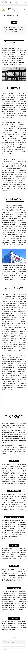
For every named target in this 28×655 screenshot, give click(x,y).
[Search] (16, 2)
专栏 (11, 2)
